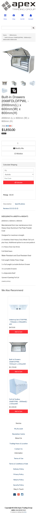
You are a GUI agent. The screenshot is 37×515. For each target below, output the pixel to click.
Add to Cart (18, 332)
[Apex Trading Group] (18, 5)
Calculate (19, 182)
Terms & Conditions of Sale (18, 464)
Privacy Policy (18, 474)
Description (7, 204)
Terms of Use (18, 458)
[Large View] (5, 83)
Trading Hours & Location (18, 443)
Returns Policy (18, 480)
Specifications (20, 204)
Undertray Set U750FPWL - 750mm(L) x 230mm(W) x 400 (18, 322)
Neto (25, 512)
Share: (4, 126)
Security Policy (18, 485)
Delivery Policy (18, 469)
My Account (18, 429)
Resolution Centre (18, 434)
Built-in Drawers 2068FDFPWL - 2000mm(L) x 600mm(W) (17, 361)
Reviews (6, 208)
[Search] (33, 28)
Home (5, 35)
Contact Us (18, 449)
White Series (13, 35)
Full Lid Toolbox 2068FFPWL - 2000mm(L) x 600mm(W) (18, 401)
